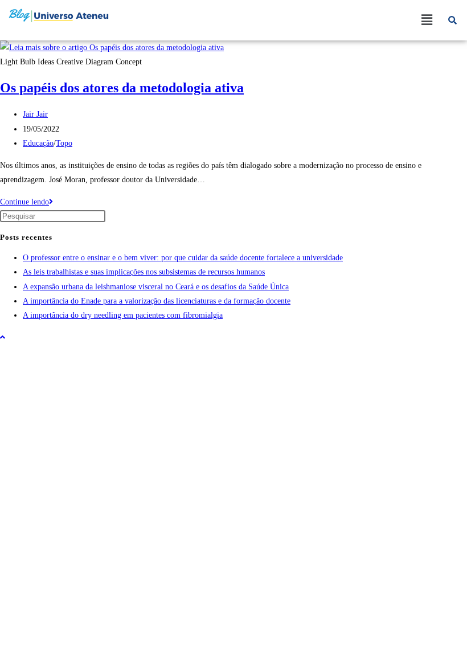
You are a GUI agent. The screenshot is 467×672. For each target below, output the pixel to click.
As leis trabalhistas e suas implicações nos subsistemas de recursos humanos (144, 272)
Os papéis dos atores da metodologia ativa (122, 87)
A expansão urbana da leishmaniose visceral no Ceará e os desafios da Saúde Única (156, 286)
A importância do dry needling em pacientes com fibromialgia (123, 315)
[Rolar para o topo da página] (2, 337)
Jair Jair (35, 114)
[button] (426, 20)
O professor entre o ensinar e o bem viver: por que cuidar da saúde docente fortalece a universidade (183, 257)
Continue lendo (26, 202)
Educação (38, 143)
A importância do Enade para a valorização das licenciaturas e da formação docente (156, 301)
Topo (64, 143)
